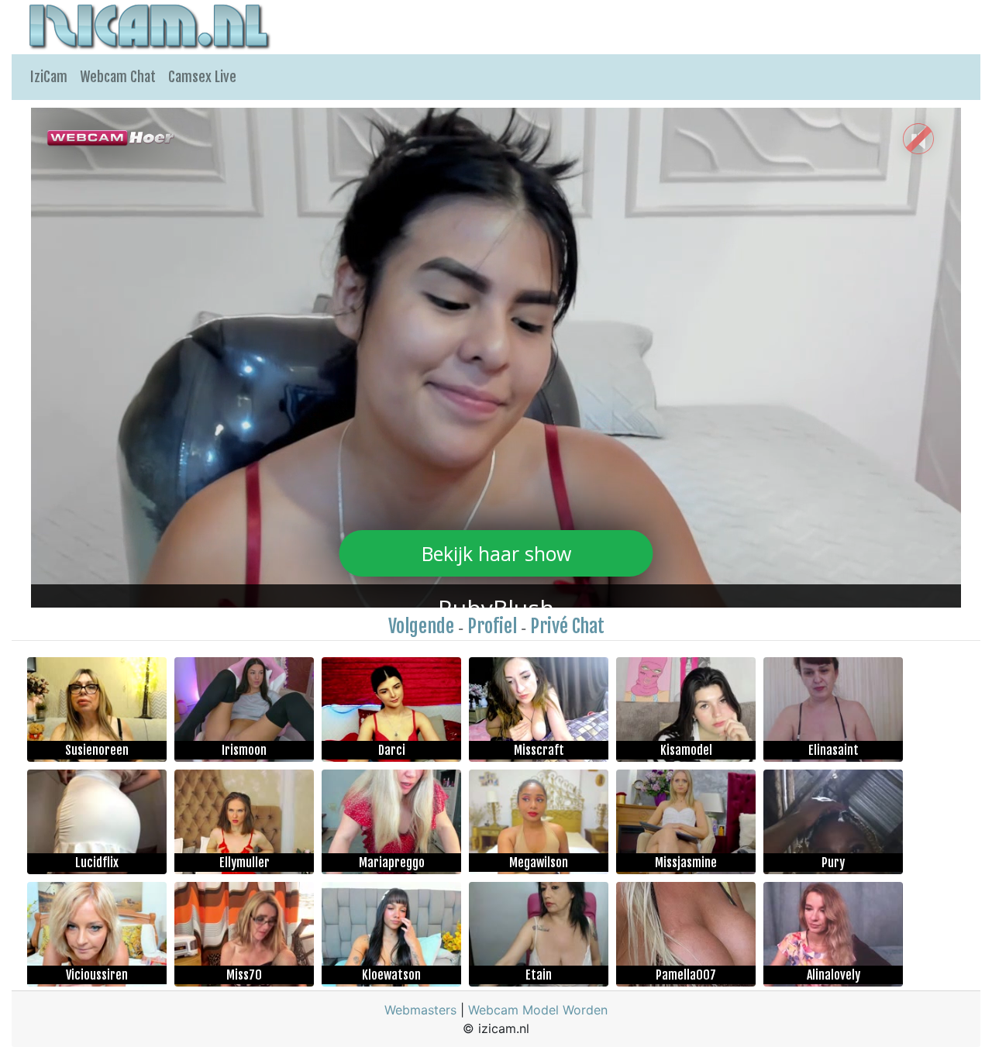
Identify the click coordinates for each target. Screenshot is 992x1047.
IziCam (48, 76)
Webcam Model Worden (538, 1010)
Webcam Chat (118, 76)
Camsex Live (202, 76)
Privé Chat (567, 626)
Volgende (421, 626)
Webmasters (420, 1010)
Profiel (492, 626)
